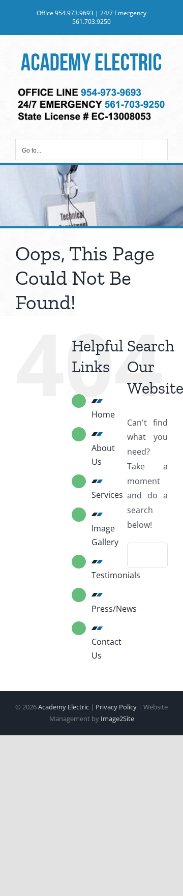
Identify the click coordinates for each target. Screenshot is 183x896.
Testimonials (116, 575)
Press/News (114, 608)
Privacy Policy (116, 706)
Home (103, 414)
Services (107, 494)
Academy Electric (63, 706)
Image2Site (117, 718)
